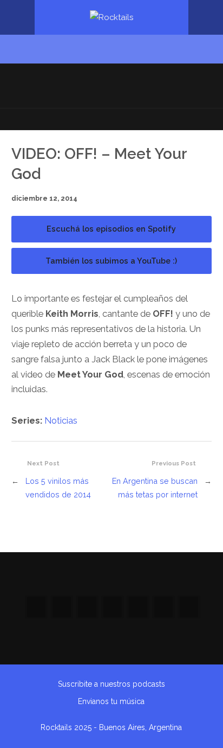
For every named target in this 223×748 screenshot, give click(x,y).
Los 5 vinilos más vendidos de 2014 (58, 487)
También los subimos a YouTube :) (111, 260)
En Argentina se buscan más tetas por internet (155, 487)
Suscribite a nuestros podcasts (111, 684)
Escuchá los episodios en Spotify (111, 228)
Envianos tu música (111, 701)
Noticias (60, 420)
